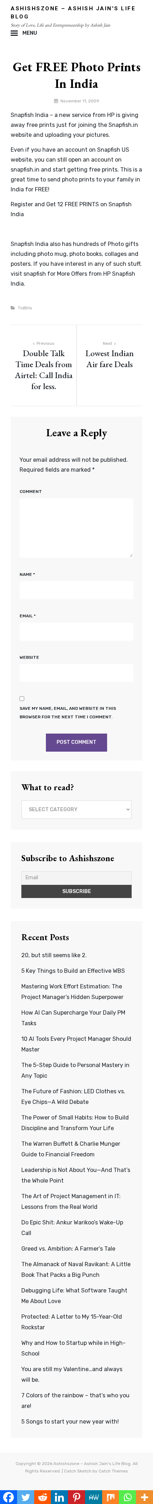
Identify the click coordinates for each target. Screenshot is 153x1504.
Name (27, 574)
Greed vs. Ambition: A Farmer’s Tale (68, 1248)
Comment (31, 491)
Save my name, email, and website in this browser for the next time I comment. (68, 712)
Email (28, 615)
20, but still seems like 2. (54, 955)
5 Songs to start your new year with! (70, 1421)
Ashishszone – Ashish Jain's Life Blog (92, 1463)
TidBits (25, 307)
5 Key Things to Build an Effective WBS (73, 970)
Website (29, 657)
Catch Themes (113, 1471)
